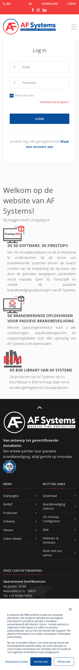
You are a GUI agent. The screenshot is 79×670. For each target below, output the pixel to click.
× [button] (70, 607)
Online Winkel (12, 539)
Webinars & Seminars (51, 540)
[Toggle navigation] (74, 22)
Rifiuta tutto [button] (64, 661)
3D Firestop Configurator (51, 519)
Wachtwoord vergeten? (54, 102)
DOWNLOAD (50, 3)
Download (50, 496)
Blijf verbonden (24, 95)
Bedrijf (7, 504)
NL (30, 3)
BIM (45, 530)
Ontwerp (9, 521)
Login (71, 3)
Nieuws (8, 530)
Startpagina (11, 496)
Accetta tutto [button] (41, 661)
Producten (10, 513)
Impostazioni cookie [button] (16, 661)
